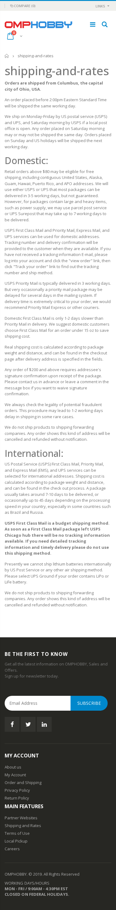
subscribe (89, 703)
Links (100, 6)
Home (7, 56)
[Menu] (92, 24)
